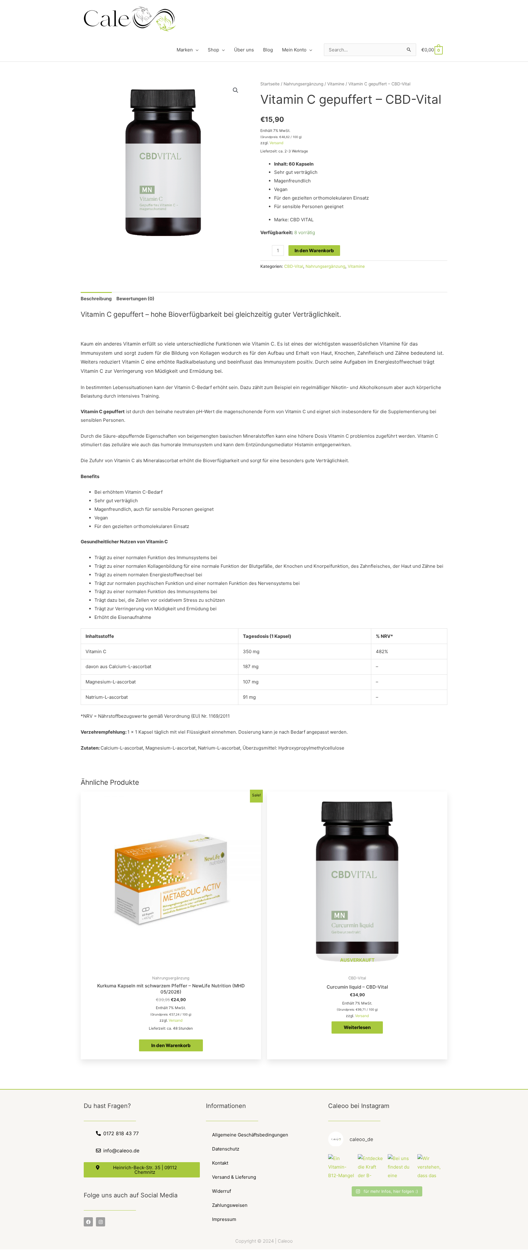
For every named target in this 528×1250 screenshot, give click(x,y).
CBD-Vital (293, 266)
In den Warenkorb (314, 250)
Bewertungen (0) (135, 298)
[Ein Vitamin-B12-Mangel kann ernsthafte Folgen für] (341, 1167)
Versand (276, 142)
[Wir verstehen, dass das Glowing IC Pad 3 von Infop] (430, 1167)
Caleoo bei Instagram (358, 1106)
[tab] (96, 298)
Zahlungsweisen (230, 1205)
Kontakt (220, 1163)
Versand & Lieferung (234, 1177)
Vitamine (335, 83)
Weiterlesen (357, 1027)
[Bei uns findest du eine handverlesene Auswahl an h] (401, 1167)
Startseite (270, 83)
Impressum (224, 1219)
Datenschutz (225, 1149)
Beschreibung (96, 298)
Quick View (171, 967)
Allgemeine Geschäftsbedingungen (250, 1135)
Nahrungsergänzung (303, 83)
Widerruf (221, 1191)
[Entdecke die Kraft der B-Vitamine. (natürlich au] (371, 1167)
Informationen (226, 1106)
